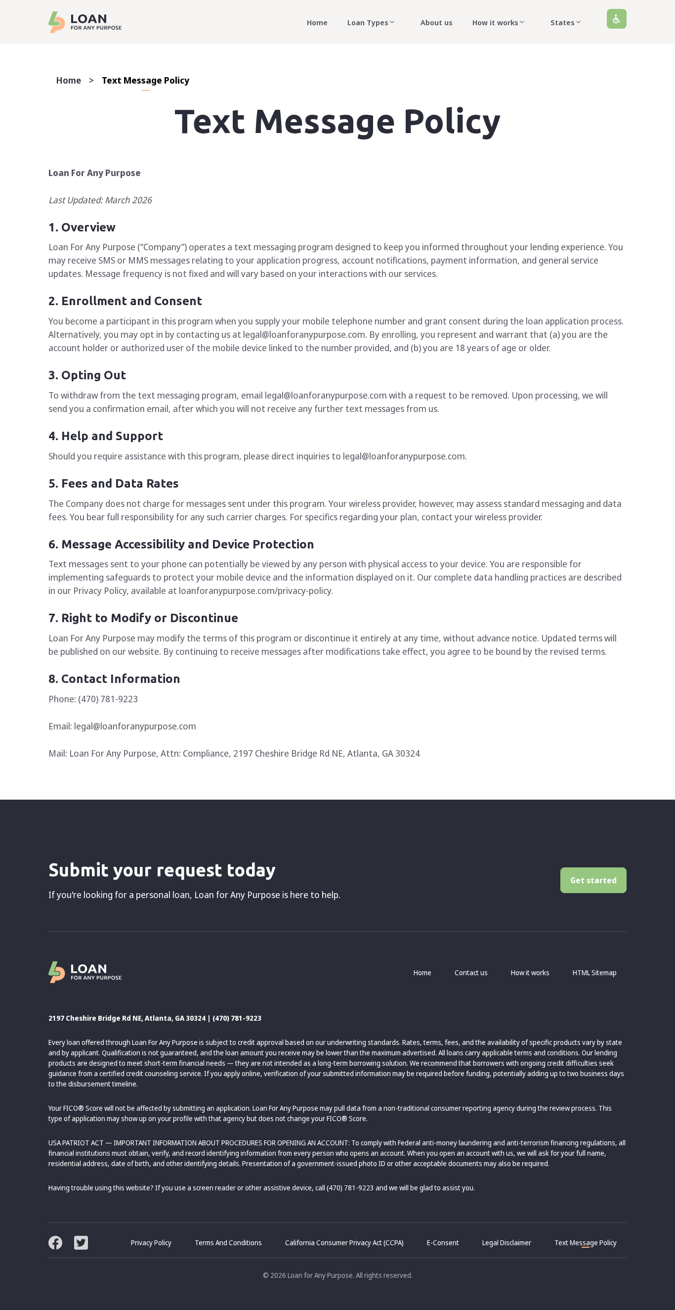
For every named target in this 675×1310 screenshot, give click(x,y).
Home (317, 22)
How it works (495, 22)
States (562, 22)
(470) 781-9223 (236, 1018)
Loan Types (367, 22)
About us (437, 22)
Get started (593, 880)
